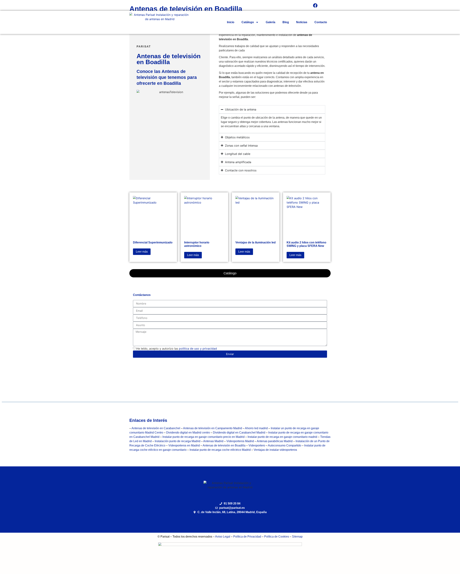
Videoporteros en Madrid (184, 445)
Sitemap (297, 536)
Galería (270, 22)
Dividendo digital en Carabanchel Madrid (239, 432)
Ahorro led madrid (256, 428)
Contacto (320, 22)
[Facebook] (315, 5)
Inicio (230, 22)
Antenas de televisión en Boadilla (224, 445)
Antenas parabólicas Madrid (275, 441)
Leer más (142, 251)
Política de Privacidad (247, 536)
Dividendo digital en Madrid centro (188, 432)
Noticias (301, 22)
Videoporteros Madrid (240, 441)
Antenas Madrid (213, 441)
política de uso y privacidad (198, 348)
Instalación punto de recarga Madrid (177, 441)
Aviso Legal (222, 536)
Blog (285, 22)
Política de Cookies (276, 536)
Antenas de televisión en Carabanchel (156, 428)
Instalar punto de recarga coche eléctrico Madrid (220, 449)
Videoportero (257, 445)
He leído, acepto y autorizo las (176, 348)
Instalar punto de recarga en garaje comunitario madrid (282, 436)
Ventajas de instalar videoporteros (275, 449)
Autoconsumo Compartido (284, 445)
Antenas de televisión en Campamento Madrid (212, 428)
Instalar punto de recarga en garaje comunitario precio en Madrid (203, 436)
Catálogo (248, 22)
